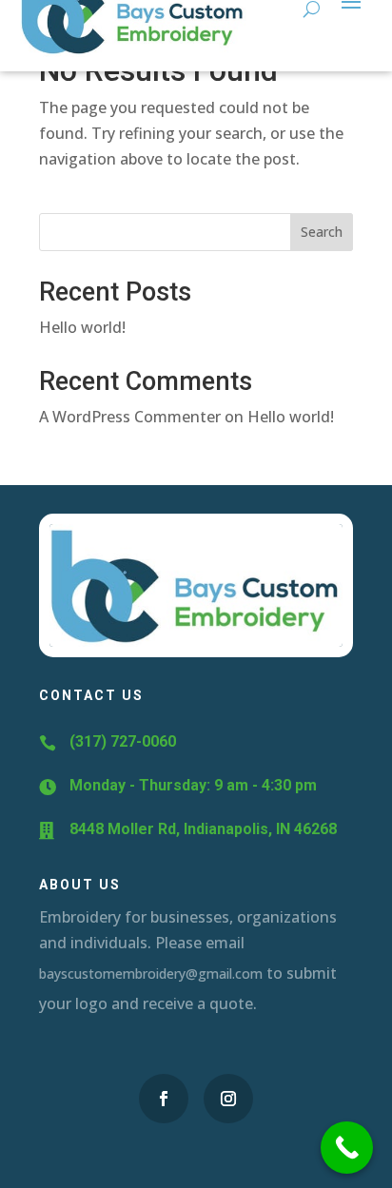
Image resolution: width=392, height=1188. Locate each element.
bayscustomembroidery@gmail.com (151, 973)
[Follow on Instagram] (228, 1098)
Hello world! (82, 327)
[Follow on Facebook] (163, 1098)
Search (322, 232)
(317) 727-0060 (122, 741)
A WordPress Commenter (130, 416)
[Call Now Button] (347, 1147)
